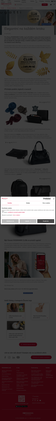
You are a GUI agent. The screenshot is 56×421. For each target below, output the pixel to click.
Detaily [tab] (28, 203)
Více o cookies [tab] (46, 203)
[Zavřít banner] (53, 198)
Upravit (27, 221)
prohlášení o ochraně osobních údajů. (16, 212)
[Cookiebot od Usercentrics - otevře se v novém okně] (44, 199)
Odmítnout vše (10, 221)
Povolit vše (46, 221)
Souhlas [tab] (10, 203)
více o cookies (16, 215)
